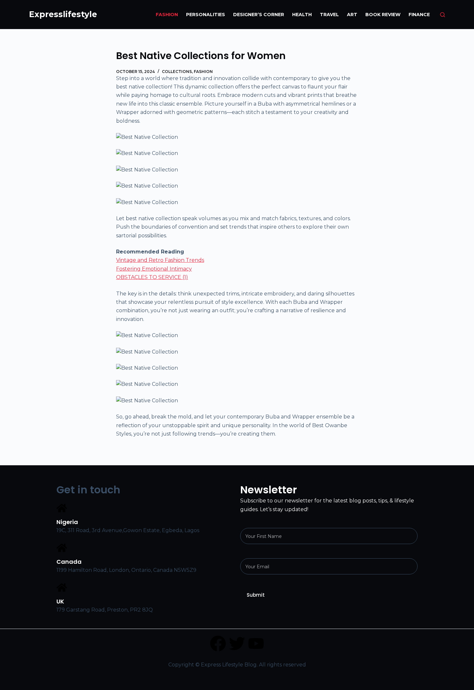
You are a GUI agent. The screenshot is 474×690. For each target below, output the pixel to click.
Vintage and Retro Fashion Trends (160, 260)
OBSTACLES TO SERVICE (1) (152, 277)
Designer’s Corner (258, 14)
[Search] (442, 14)
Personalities (205, 14)
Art (352, 14)
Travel (329, 14)
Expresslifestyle (63, 14)
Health (302, 14)
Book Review (382, 14)
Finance (419, 14)
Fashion (167, 14)
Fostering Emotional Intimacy (154, 269)
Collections (177, 71)
